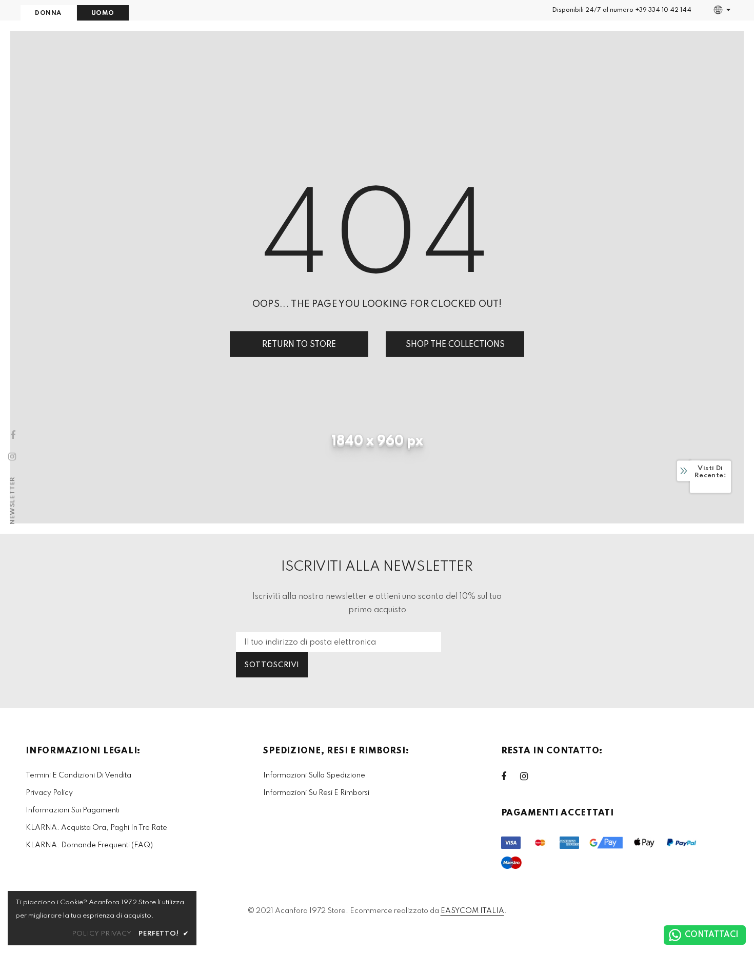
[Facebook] (510, 776)
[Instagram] (529, 776)
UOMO (102, 13)
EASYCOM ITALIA (472, 911)
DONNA (48, 13)
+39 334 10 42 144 (663, 10)
